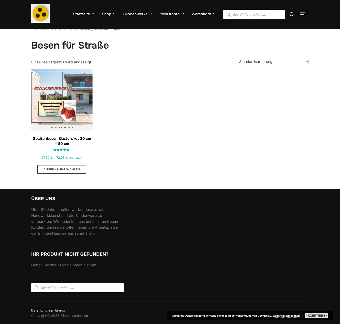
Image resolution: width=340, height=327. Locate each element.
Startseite (81, 14)
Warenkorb (201, 14)
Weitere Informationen (286, 315)
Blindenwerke (135, 14)
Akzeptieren (317, 315)
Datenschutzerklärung (48, 310)
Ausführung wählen (61, 169)
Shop (106, 14)
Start (35, 29)
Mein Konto (170, 14)
